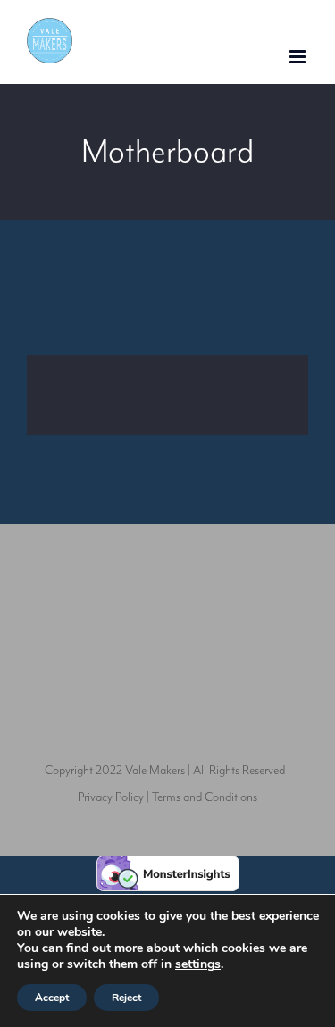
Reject (126, 997)
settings (198, 964)
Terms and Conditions (204, 797)
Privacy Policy (111, 797)
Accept (52, 997)
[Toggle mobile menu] (298, 56)
